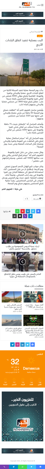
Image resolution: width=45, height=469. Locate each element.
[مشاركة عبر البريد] (20, 216)
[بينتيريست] (22, 211)
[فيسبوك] (38, 211)
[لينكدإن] (28, 211)
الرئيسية (38, 31)
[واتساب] (17, 211)
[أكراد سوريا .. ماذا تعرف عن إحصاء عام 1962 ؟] (33, 297)
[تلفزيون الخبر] (26, 5)
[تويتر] (33, 211)
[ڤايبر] (25, 216)
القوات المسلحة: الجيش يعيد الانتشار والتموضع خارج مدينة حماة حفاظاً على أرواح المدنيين (34, 331)
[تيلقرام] (30, 216)
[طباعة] (14, 216)
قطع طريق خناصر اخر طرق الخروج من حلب (13, 329)
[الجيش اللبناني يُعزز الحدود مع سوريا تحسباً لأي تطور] (12, 297)
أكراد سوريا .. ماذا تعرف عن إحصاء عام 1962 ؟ (34, 305)
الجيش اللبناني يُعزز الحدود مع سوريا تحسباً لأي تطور (13, 307)
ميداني (32, 31)
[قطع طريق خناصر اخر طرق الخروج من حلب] (12, 320)
